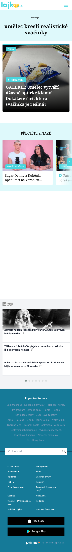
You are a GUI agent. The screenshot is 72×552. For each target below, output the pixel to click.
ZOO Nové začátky (46, 414)
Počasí (56, 409)
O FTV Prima (13, 466)
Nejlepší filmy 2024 (35, 404)
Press (39, 471)
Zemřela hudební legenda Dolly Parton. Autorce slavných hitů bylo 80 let (34, 332)
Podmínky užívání (16, 487)
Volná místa (13, 471)
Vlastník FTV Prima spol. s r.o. (19, 503)
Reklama (12, 476)
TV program (18, 409)
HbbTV (11, 482)
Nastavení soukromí (45, 509)
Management (42, 466)
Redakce (40, 501)
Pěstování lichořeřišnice (23, 430)
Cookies (11, 495)
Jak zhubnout (14, 404)
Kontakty (40, 482)
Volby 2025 (58, 419)
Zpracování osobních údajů (46, 489)
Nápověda (41, 495)
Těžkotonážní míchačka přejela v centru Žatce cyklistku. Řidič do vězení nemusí (34, 348)
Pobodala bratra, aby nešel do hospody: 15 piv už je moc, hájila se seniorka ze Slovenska (34, 364)
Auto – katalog (16, 419)
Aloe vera (59, 424)
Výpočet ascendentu (50, 430)
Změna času (34, 409)
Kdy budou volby (24, 414)
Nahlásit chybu (15, 509)
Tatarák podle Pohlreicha (38, 424)
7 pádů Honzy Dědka (38, 419)
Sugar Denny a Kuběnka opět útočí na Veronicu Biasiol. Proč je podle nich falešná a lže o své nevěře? (25, 177)
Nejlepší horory (56, 404)
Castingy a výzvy (43, 476)
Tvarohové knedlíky (24, 435)
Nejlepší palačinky (48, 435)
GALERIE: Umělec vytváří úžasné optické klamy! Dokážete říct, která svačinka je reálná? (32, 95)
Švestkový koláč (36, 440)
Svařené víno (14, 424)
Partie (47, 409)
